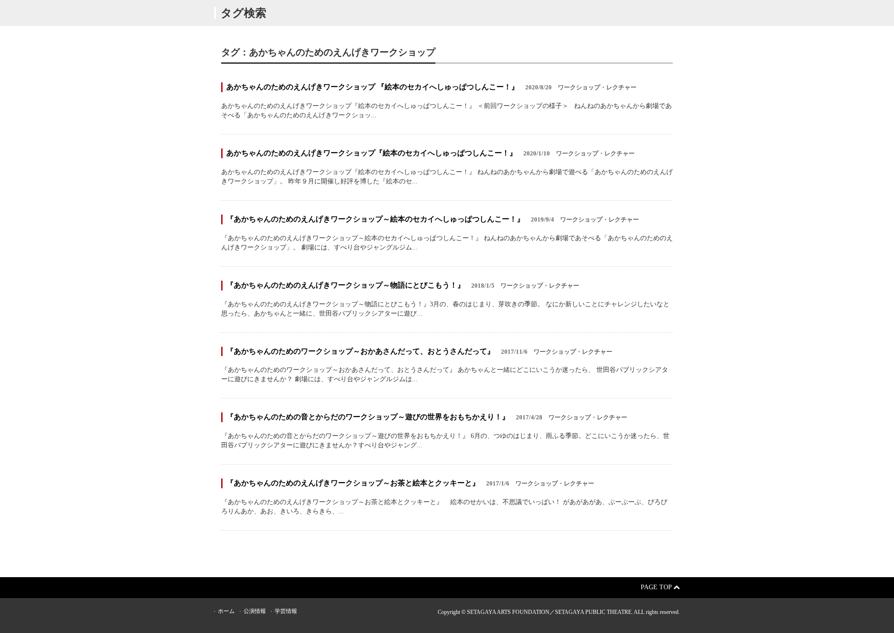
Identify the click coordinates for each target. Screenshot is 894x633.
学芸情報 (286, 611)
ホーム (226, 611)
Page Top (657, 587)
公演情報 (255, 611)
